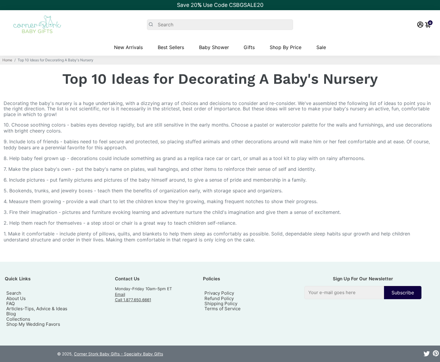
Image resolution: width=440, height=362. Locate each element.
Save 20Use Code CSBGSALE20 (220, 5)
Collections (18, 319)
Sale (321, 47)
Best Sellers (171, 47)
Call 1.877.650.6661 (133, 299)
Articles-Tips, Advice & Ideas (36, 308)
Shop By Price (285, 47)
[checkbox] (362, 292)
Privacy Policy (219, 293)
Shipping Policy (220, 303)
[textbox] (344, 292)
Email (120, 294)
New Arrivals (128, 47)
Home (7, 60)
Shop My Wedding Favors (33, 324)
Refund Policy (219, 298)
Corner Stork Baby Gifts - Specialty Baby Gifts (118, 354)
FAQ (10, 303)
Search (13, 293)
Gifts (249, 47)
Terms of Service (222, 308)
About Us (16, 298)
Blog (11, 314)
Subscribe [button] (403, 293)
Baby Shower (214, 47)
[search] (220, 24)
